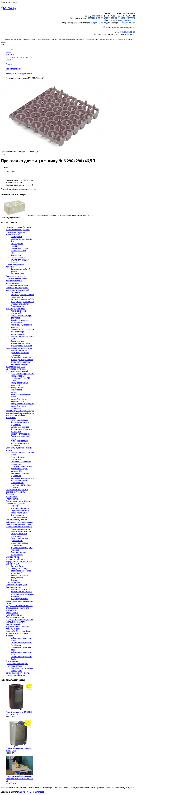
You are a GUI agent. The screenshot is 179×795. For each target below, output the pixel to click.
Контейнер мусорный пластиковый (19, 312)
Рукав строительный (14, 615)
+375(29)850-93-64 (127, 23)
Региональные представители (19, 57)
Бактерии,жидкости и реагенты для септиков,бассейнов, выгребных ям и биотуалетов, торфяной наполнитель (20, 414)
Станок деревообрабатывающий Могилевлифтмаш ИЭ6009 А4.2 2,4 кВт (19, 778)
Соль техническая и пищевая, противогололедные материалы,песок (17, 280)
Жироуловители (17, 578)
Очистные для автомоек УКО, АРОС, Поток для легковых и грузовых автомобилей (22, 301)
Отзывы (9, 59)
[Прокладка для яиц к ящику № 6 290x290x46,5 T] (56, 149)
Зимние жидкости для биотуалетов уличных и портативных (20, 443)
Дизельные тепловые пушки (17, 663)
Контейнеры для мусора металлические (20, 321)
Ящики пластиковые (14, 69)
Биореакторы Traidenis (20, 575)
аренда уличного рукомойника (22, 373)
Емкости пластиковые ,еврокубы (19, 527)
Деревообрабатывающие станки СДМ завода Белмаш (22, 358)
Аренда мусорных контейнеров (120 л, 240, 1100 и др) (20, 378)
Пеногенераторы (17, 306)
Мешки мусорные (18, 334)
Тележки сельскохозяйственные (20, 507)
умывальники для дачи (19, 248)
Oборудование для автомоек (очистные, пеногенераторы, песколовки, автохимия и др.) (17, 287)
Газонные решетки (18, 257)
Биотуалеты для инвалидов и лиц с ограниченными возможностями (22, 480)
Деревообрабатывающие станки (19, 348)
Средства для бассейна (20, 434)
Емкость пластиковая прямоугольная (19, 539)
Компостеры (16, 255)
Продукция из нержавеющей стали (19, 619)
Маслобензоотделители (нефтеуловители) (15, 623)
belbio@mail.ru (128, 27)
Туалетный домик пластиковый (18, 458)
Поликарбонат (16, 236)
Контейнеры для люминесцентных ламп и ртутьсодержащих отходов (21, 343)
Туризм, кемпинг (12, 661)
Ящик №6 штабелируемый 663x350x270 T (61, 215)
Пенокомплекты (17, 297)
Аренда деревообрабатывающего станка (21, 394)
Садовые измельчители (20, 510)
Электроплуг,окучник (19, 513)
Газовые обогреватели (15, 264)
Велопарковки (11, 496)
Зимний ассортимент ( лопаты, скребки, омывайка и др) (18, 674)
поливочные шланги (18, 250)
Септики (14, 580)
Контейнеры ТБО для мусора (22, 329)
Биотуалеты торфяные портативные (20, 474)
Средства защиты (13, 582)
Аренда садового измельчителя (17, 388)
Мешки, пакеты (12, 612)
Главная (9, 49)
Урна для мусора (17, 332)
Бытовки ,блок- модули (15, 617)
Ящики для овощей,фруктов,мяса (19, 73)
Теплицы (14, 246)
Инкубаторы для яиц (14, 666)
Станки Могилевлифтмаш (21, 362)
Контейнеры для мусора (15, 308)
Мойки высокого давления (16, 520)
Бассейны (10, 494)
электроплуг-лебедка (19, 364)
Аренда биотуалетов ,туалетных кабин (19, 400)
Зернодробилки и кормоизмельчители (19, 516)
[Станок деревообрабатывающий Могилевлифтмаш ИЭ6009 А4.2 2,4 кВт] (19, 774)
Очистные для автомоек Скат (22, 294)
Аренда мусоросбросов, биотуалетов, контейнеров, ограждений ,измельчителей (17, 368)
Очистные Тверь (17, 566)
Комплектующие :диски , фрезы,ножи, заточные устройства (20, 352)
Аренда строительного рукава (22, 404)
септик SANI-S (16, 573)
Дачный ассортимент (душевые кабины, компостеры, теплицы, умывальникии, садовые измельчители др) (18, 230)
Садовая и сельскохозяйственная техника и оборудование (19, 502)
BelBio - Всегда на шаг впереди (32, 792)
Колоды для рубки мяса (15, 559)
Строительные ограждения (16, 585)
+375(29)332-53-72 (98, 23)
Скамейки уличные (13, 557)
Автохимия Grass (17, 274)
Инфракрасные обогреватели (17, 626)
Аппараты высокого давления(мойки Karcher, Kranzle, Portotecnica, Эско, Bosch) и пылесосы (19, 632)
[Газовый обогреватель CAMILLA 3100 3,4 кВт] (19, 746)
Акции (8, 51)
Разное (13, 253)
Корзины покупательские (20, 589)
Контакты (10, 54)
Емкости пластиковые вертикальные (19, 544)
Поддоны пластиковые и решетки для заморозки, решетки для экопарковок (19, 607)
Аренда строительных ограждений (19, 384)
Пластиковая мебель (14, 499)
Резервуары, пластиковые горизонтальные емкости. (21, 530)
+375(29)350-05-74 (111, 18)
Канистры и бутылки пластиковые (19, 535)
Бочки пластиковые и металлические (19, 553)
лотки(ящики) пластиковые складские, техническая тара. (22, 593)
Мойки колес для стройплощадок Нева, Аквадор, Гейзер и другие (19, 523)
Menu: (8, 2)
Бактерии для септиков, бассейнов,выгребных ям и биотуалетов (21, 429)
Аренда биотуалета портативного (18, 407)
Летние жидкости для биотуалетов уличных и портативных (20, 422)
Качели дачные (17, 243)
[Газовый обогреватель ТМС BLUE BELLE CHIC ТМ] (19, 710)
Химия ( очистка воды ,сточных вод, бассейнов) (21, 569)
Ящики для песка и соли (15, 276)
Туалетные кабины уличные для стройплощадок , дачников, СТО (21, 468)
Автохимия (10, 267)
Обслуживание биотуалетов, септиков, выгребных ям (17, 490)
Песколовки (15, 292)
